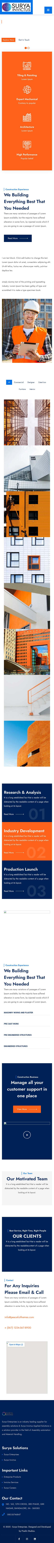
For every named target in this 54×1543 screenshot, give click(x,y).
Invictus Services (11, 1482)
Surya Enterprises (11, 1454)
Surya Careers (10, 1487)
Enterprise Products (12, 1476)
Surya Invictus (10, 1459)
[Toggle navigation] (48, 10)
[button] (27, 1135)
